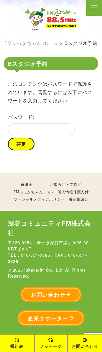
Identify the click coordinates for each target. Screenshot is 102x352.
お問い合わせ (48, 294)
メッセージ (51, 346)
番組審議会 (78, 199)
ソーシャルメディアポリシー (39, 199)
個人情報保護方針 (73, 191)
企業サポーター (48, 318)
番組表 (26, 184)
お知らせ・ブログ (65, 184)
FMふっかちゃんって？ (34, 191)
